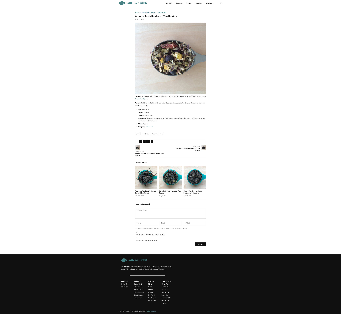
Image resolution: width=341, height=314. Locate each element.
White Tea (165, 284)
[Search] (218, 3)
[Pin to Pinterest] (146, 141)
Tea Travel (151, 295)
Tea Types (198, 3)
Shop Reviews (139, 292)
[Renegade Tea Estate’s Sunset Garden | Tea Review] (146, 177)
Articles (188, 3)
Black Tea (165, 295)
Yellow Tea (165, 287)
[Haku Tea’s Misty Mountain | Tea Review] (170, 177)
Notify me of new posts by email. (147, 240)
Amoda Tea (149, 127)
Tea (161, 134)
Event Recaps (138, 295)
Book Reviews (139, 289)
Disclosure (209, 3)
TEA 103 (150, 289)
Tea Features (152, 300)
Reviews (179, 3)
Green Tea (165, 289)
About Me (169, 3)
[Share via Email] (152, 141)
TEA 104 (150, 292)
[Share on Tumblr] (149, 141)
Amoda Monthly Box (141, 99)
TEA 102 (150, 287)
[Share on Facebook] (140, 141)
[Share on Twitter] (144, 141)
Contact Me (124, 284)
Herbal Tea (165, 300)
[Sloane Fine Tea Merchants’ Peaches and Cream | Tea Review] (195, 177)
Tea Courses (138, 298)
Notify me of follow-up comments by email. (150, 234)
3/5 (137, 134)
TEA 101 (150, 284)
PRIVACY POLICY (151, 311)
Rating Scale (138, 284)
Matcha (164, 303)
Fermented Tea (166, 298)
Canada (154, 134)
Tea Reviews (138, 287)
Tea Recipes (152, 298)
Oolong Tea (165, 292)
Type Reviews (166, 281)
